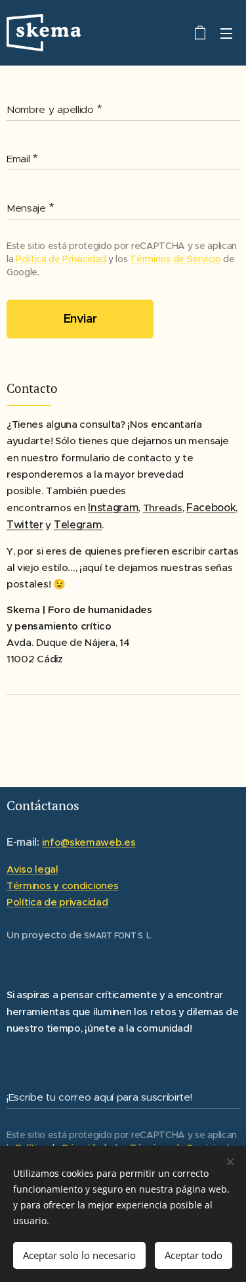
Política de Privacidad (61, 259)
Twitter (25, 524)
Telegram (78, 524)
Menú (226, 33)
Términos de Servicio (175, 259)
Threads (162, 507)
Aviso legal (32, 869)
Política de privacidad (57, 902)
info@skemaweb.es (88, 842)
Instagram (113, 507)
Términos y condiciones (62, 885)
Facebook (211, 507)
